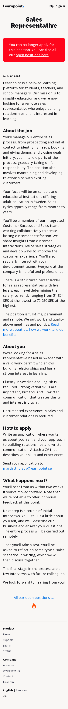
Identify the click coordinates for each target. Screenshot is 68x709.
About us (9, 665)
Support (8, 640)
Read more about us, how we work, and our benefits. (34, 329)
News (7, 634)
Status (7, 651)
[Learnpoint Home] (13, 6)
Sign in (7, 645)
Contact (8, 676)
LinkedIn (8, 682)
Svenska (21, 690)
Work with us (11, 671)
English (8, 690)
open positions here (32, 55)
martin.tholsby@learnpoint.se (27, 468)
